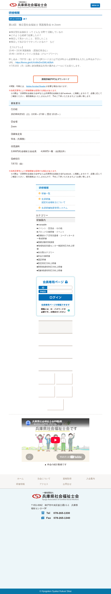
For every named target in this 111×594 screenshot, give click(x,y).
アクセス (44, 484)
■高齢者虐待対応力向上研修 (49, 270)
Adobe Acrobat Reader (36, 86)
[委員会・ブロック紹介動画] (47, 391)
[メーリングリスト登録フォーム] (55, 352)
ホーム (20, 478)
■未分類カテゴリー (45, 252)
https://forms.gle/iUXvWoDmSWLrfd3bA (34, 62)
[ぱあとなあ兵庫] (64, 378)
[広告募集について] (55, 404)
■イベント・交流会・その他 (49, 228)
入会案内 (90, 478)
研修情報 (20, 484)
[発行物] (47, 378)
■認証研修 (41, 259)
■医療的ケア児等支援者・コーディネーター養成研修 (55, 237)
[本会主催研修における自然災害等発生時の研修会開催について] (55, 327)
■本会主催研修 (15, 19)
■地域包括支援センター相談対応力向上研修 (55, 247)
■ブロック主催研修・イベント (50, 232)
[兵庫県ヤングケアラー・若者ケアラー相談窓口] (64, 391)
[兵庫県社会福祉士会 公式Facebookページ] (55, 339)
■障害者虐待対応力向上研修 (49, 267)
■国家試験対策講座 (45, 242)
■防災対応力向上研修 (46, 263)
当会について (43, 478)
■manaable (42, 224)
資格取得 (67, 478)
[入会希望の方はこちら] (55, 364)
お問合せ (67, 484)
